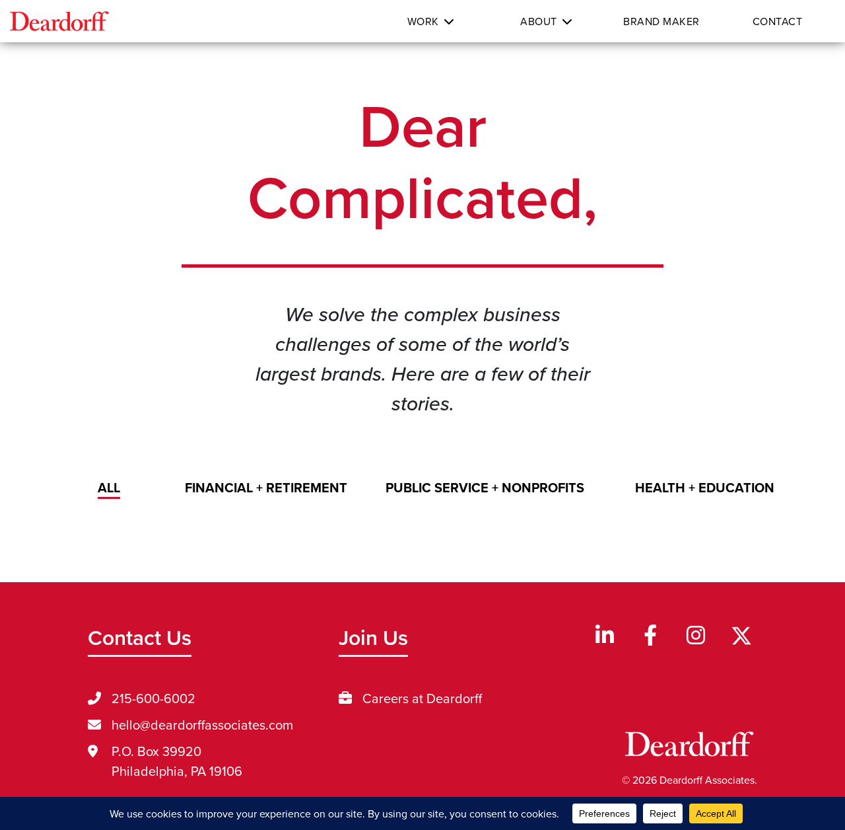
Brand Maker (661, 21)
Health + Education (704, 487)
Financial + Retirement (266, 487)
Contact (778, 21)
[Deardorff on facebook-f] (650, 636)
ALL (109, 487)
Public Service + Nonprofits (485, 487)
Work (423, 21)
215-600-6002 (153, 698)
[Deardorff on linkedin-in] (605, 636)
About (538, 21)
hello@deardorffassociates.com (202, 724)
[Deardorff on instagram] (696, 636)
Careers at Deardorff (422, 698)
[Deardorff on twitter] (741, 635)
